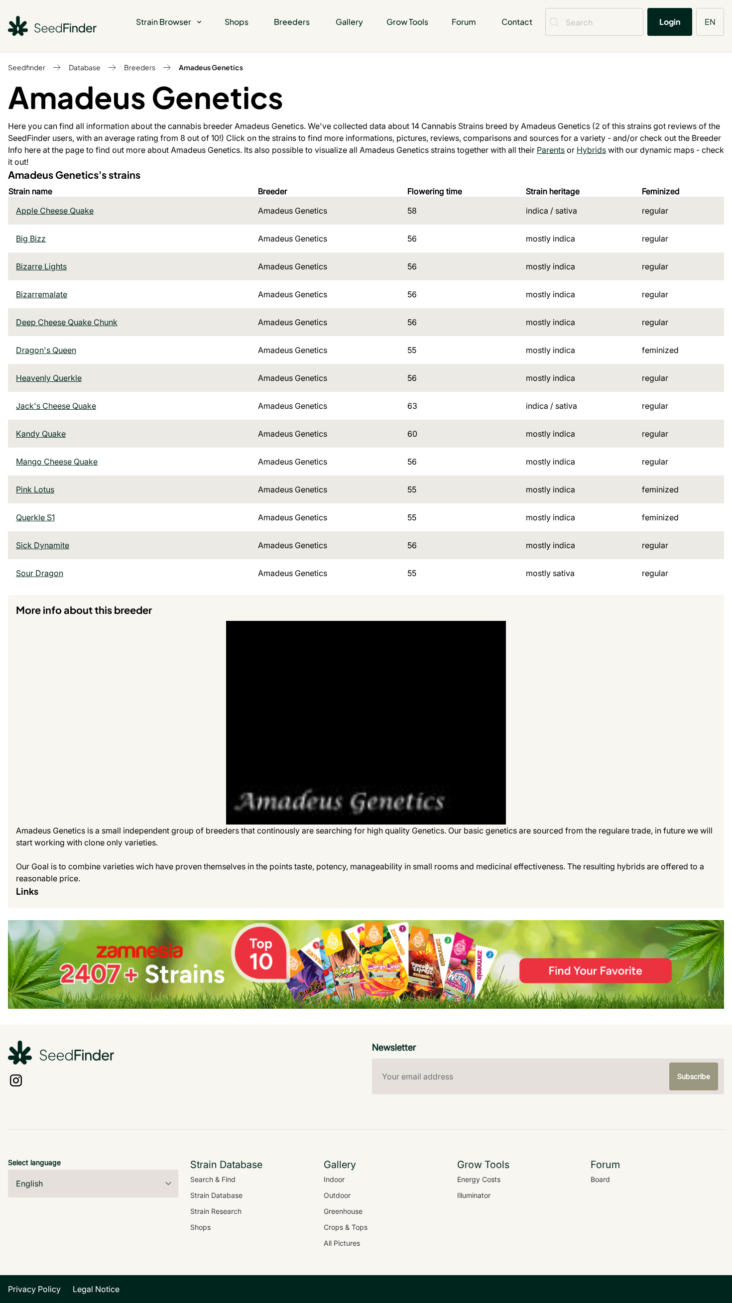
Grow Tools (407, 21)
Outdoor (337, 1195)
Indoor (334, 1179)
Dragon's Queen (46, 350)
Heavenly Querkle (49, 378)
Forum (464, 21)
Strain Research (216, 1211)
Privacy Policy (34, 1289)
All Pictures (342, 1243)
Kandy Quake (41, 434)
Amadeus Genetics (211, 67)
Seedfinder (26, 67)
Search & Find (213, 1179)
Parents (551, 150)
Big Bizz (31, 238)
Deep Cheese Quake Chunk (67, 322)
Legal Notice (96, 1289)
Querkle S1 (35, 517)
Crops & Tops (345, 1227)
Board (600, 1179)
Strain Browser (163, 21)
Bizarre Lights (41, 266)
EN (710, 21)
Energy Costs (478, 1179)
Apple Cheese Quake (55, 211)
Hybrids (591, 150)
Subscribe (693, 1076)
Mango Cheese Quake (57, 462)
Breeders (292, 21)
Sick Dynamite (42, 545)
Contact (516, 21)
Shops (236, 21)
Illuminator (473, 1195)
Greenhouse (343, 1211)
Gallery (349, 21)
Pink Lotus (35, 489)
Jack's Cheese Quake (56, 406)
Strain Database (216, 1195)
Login (669, 21)
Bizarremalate (41, 294)
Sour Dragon (39, 573)
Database (85, 67)
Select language (34, 1162)
